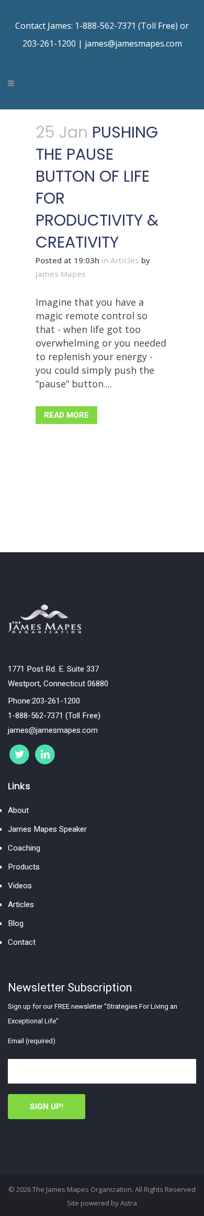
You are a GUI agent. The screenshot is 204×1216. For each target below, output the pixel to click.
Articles (124, 260)
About (18, 810)
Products (24, 867)
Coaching (24, 848)
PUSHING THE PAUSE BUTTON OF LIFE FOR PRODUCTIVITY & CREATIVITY (97, 187)
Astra (128, 1203)
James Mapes (61, 274)
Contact (22, 942)
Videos (20, 886)
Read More (66, 415)
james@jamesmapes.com (133, 43)
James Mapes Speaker (47, 829)
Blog (16, 923)
